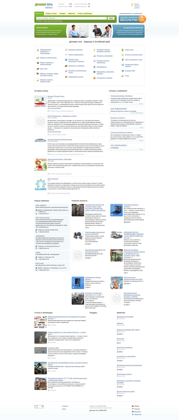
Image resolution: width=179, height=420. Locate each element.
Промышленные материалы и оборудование (45, 51)
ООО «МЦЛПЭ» (41, 205)
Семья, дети (129, 49)
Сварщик (120, 323)
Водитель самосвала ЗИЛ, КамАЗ (128, 329)
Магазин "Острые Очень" (56, 96)
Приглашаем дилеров (124, 374)
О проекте (65, 406)
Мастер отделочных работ (126, 391)
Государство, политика (104, 78)
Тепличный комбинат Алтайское (121, 96)
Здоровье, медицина (75, 49)
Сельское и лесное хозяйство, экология (103, 50)
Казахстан (137, 414)
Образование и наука (75, 77)
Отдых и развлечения (75, 54)
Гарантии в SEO (53, 348)
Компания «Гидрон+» (118, 118)
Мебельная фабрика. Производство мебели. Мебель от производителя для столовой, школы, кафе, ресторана (134, 253)
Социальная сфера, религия (132, 65)
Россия (136, 406)
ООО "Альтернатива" (43, 217)
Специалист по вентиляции (126, 356)
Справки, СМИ (130, 70)
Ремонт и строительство (48, 57)
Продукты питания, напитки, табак (46, 80)
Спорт (127, 75)
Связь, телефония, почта (133, 59)
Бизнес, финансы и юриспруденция (46, 63)
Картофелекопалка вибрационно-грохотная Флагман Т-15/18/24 (132, 295)
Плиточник (120, 338)
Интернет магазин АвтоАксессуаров (60, 139)
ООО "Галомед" (53, 179)
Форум (64, 409)
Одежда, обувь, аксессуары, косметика (76, 60)
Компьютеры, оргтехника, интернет (105, 72)
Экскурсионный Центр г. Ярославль (60, 159)
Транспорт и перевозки (76, 65)
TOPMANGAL (40, 236)
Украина (137, 409)
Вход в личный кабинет (137, 6)
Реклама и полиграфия (105, 56)
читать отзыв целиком (54, 108)
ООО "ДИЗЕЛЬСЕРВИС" (119, 108)
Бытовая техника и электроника (103, 61)
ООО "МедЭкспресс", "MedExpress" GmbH (62, 116)
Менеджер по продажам (125, 316)
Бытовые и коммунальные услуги (77, 71)
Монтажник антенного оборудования (129, 365)
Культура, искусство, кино (133, 54)
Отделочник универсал (124, 347)
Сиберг (38, 252)
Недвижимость (102, 67)
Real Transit (40, 263)
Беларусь (137, 411)
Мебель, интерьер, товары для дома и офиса (49, 74)
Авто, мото (43, 68)
